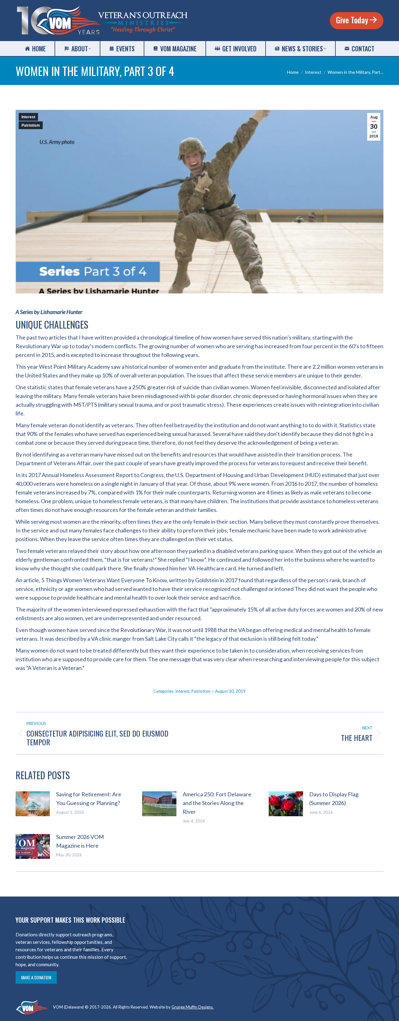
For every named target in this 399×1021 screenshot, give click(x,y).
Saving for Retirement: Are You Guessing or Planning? (88, 798)
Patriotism (31, 125)
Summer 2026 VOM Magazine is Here (80, 841)
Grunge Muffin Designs (192, 1007)
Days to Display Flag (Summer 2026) (333, 798)
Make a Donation (36, 977)
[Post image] (33, 803)
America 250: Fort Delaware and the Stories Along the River (217, 803)
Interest (28, 117)
